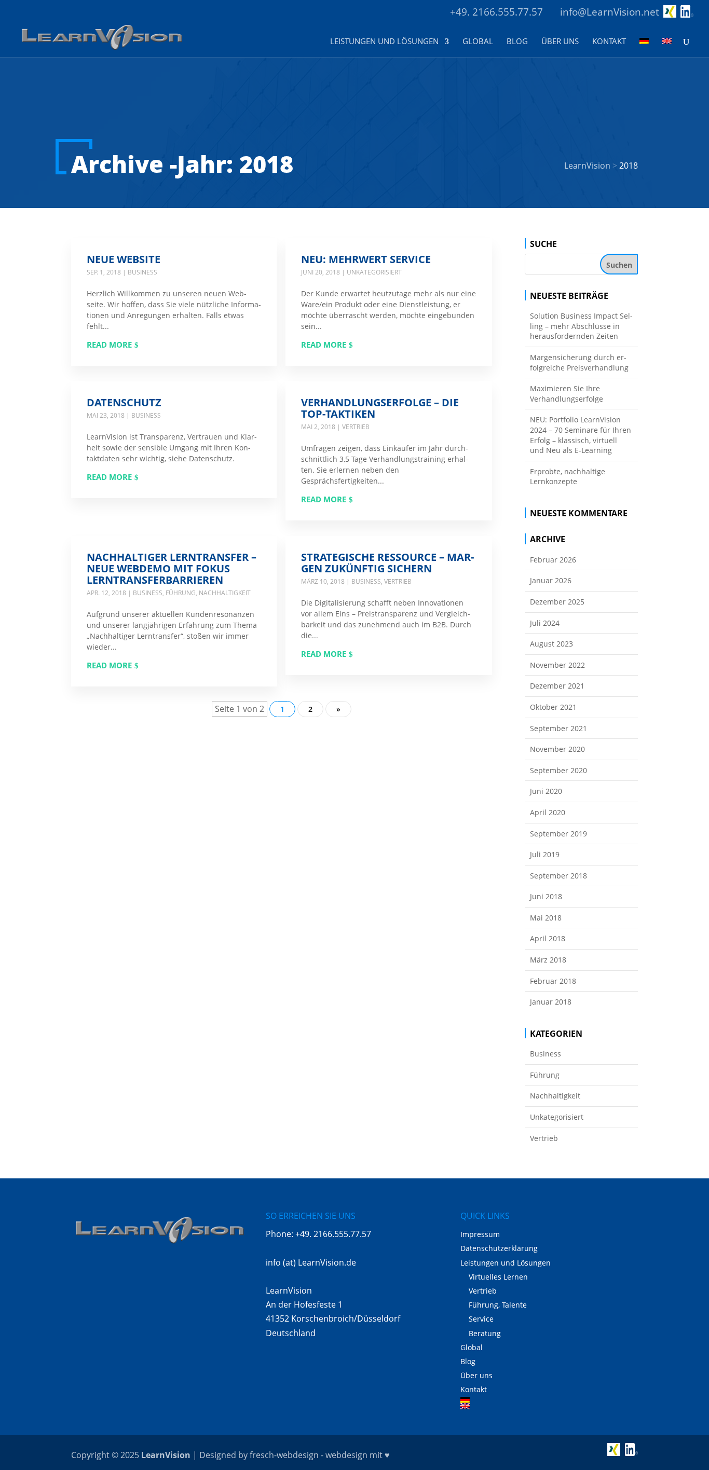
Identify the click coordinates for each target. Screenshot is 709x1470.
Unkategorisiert (374, 272)
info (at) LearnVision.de (311, 1262)
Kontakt (609, 41)
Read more (109, 344)
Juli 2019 (545, 854)
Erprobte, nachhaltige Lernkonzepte (567, 476)
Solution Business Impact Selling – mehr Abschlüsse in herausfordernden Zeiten (581, 326)
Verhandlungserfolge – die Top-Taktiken (380, 408)
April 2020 (547, 812)
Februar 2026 (553, 560)
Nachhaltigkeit (225, 592)
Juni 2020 (546, 791)
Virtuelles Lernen (498, 1277)
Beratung (485, 1333)
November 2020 (557, 749)
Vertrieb (356, 426)
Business (142, 272)
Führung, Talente (498, 1305)
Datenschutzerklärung (499, 1248)
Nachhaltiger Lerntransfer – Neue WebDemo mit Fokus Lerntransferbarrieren (171, 568)
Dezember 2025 (557, 602)
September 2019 (558, 834)
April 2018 (547, 938)
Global (477, 41)
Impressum (480, 1234)
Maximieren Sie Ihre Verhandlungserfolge (566, 393)
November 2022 (557, 665)
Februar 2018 (553, 981)
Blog (517, 41)
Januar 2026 (550, 580)
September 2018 (558, 876)
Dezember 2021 (557, 686)
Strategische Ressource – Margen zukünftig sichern (387, 562)
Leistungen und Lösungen (384, 41)
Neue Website (123, 259)
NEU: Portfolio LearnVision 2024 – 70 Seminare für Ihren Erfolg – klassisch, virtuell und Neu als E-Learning (580, 435)
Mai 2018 (546, 918)
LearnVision (165, 1455)
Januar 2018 (550, 1002)
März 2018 (548, 960)
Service (481, 1319)
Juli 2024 (545, 623)
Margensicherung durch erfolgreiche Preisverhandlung (579, 362)
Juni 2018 (546, 896)
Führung (181, 592)
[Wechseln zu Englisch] (667, 47)
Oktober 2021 (553, 707)
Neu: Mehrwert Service (366, 259)
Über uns (560, 41)
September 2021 (558, 728)
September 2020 (558, 770)
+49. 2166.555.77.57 (496, 12)
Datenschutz (124, 402)
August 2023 (551, 644)
